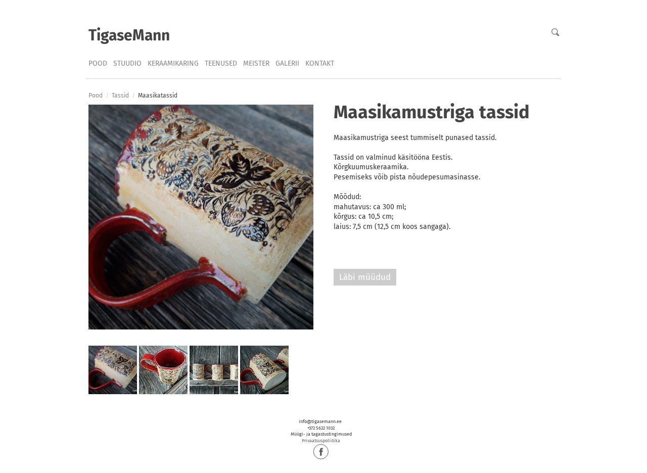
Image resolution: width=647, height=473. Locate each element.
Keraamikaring (173, 63)
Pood (97, 63)
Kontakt (319, 63)
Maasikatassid (157, 95)
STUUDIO (127, 63)
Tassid (120, 95)
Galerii (287, 63)
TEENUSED (221, 63)
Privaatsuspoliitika (321, 440)
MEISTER (256, 63)
